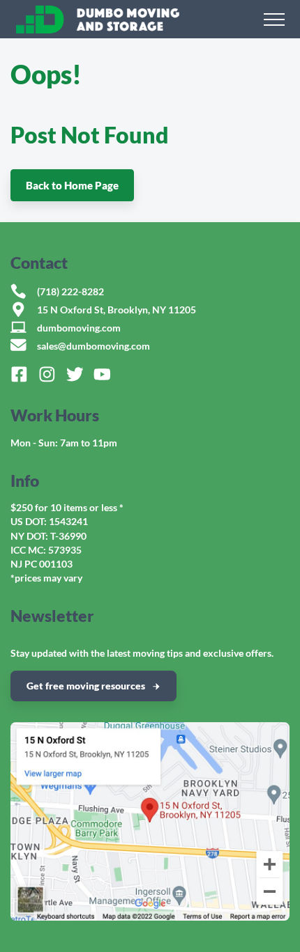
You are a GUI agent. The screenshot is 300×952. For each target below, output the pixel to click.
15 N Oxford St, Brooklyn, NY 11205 (116, 309)
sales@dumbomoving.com (93, 346)
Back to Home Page (72, 185)
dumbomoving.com (79, 328)
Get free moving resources (86, 686)
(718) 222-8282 (70, 291)
